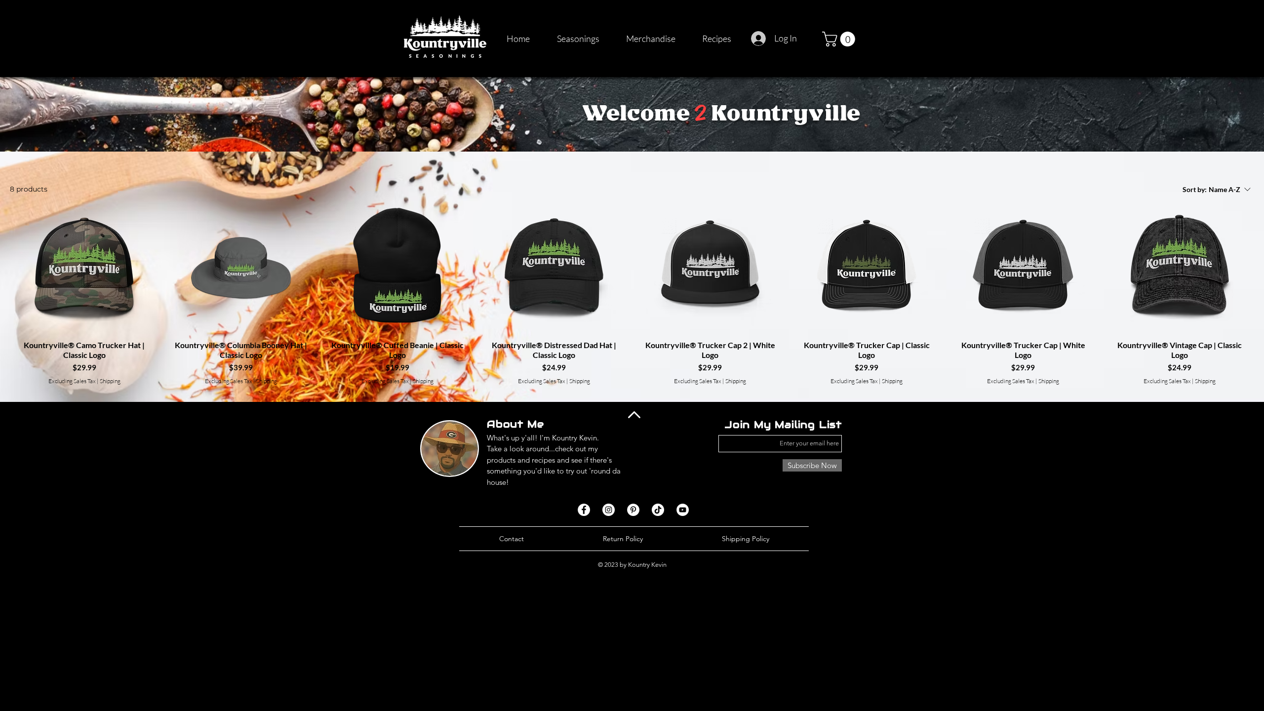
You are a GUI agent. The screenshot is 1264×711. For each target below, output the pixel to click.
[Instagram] (608, 510)
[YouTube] (682, 510)
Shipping (110, 381)
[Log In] (759, 38)
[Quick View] (84, 267)
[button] (840, 39)
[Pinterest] (633, 510)
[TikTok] (658, 510)
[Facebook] (584, 510)
